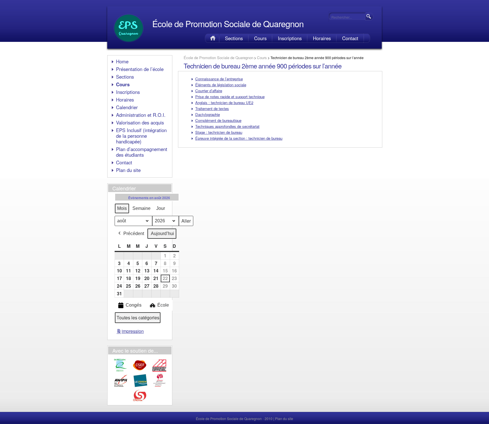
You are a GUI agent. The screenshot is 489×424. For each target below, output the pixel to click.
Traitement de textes (212, 108)
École (163, 305)
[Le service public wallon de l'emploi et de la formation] (140, 386)
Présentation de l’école (140, 69)
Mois (122, 208)
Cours (260, 38)
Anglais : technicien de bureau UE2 (224, 102)
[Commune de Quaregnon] (120, 371)
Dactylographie (207, 114)
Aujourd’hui (162, 233)
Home (212, 38)
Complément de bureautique (218, 120)
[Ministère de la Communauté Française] (159, 386)
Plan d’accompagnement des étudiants (141, 152)
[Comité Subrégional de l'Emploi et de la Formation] (139, 371)
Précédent (133, 233)
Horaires (322, 38)
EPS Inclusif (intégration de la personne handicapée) (141, 136)
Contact (350, 38)
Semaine (141, 208)
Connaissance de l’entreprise (219, 78)
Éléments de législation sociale (220, 84)
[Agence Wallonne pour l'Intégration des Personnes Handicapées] (120, 386)
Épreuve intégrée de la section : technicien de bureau (238, 138)
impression (130, 332)
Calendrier (127, 107)
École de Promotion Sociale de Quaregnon (228, 24)
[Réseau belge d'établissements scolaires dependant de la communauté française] (159, 371)
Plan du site (128, 170)
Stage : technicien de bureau (218, 132)
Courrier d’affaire (208, 90)
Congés (133, 305)
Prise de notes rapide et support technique (230, 96)
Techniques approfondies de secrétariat (227, 126)
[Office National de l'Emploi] (139, 401)
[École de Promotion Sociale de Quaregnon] (128, 44)
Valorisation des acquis (140, 122)
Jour (160, 208)
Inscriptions (290, 38)
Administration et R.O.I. (141, 114)
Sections (234, 38)
